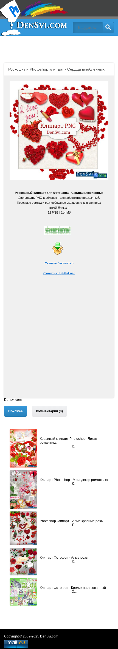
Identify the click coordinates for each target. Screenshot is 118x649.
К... (74, 446)
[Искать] (108, 27)
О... (74, 592)
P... (74, 525)
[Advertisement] (59, 339)
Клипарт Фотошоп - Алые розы (64, 558)
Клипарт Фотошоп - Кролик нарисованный (73, 588)
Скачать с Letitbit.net (59, 273)
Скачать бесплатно (59, 263)
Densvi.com (13, 400)
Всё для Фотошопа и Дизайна (34, 18)
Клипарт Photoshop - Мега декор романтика (74, 480)
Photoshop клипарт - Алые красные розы (71, 521)
